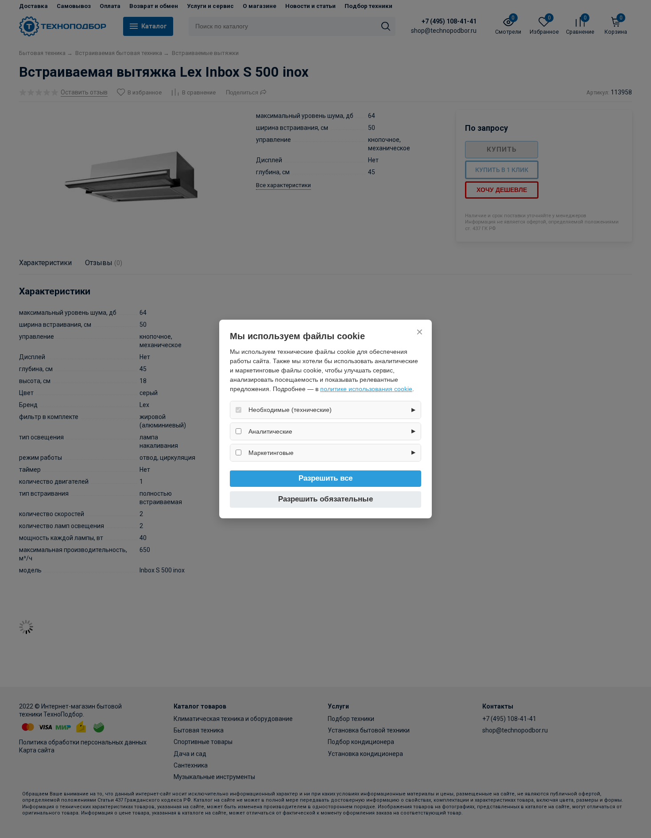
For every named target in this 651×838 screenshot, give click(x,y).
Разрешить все (325, 478)
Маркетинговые (271, 452)
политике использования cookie (366, 388)
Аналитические (270, 431)
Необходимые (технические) (290, 409)
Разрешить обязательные (325, 499)
